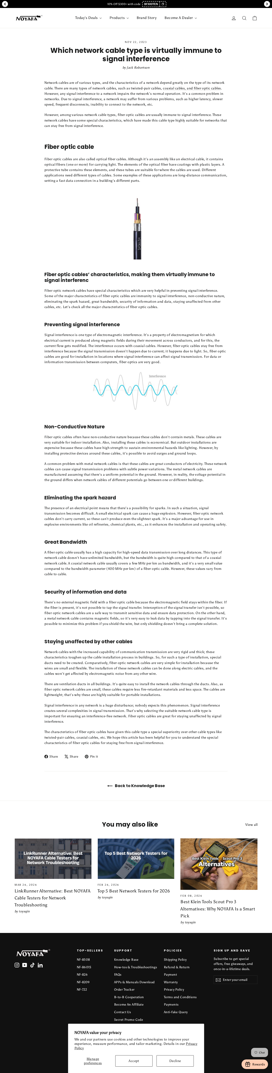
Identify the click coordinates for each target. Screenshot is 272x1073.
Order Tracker (124, 989)
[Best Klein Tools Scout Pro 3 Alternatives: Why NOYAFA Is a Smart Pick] (218, 864)
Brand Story (147, 18)
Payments (171, 1004)
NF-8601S (84, 967)
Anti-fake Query (176, 1012)
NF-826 (82, 974)
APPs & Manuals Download (134, 982)
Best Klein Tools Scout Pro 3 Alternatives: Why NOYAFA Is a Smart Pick (217, 908)
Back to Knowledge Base (139, 785)
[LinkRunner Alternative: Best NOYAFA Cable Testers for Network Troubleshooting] (53, 858)
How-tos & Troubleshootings (135, 967)
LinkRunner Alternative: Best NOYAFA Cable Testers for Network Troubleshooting (53, 898)
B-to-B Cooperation (129, 997)
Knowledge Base (126, 959)
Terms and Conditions (180, 997)
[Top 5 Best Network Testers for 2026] (136, 858)
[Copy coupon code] (162, 4)
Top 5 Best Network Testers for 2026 (134, 891)
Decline (175, 1061)
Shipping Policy (175, 959)
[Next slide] (267, 4)
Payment (170, 974)
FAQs (117, 974)
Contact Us (122, 1012)
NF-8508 (83, 959)
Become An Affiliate (129, 1004)
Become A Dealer (179, 18)
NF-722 (82, 989)
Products (118, 18)
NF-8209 (83, 982)
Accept (134, 1061)
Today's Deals (87, 18)
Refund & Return (177, 967)
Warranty (171, 982)
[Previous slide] (5, 4)
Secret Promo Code (128, 1020)
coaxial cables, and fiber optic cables (192, 88)
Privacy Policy (174, 989)
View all (251, 825)
